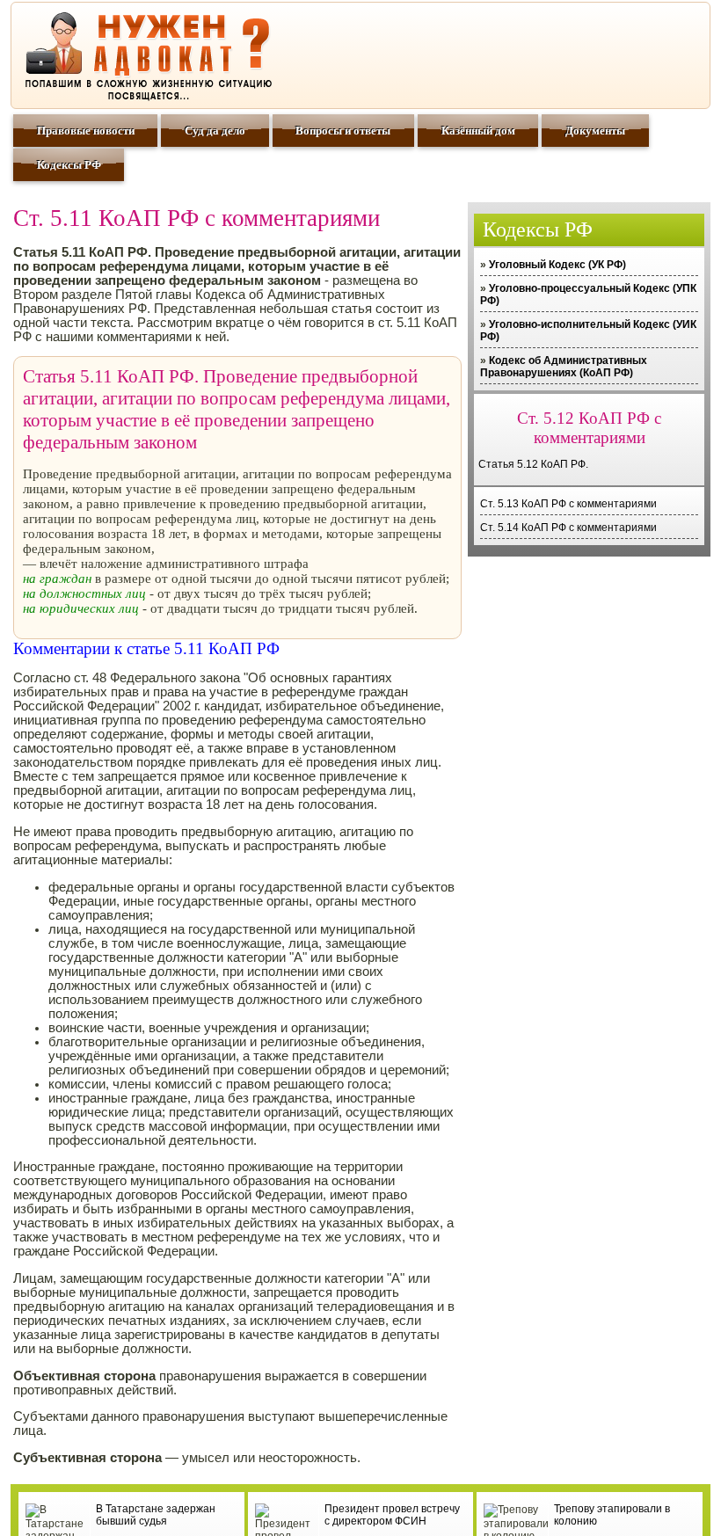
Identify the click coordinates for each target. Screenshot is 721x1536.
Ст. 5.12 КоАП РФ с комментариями (589, 428)
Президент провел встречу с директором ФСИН (392, 1515)
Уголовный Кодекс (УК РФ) (557, 264)
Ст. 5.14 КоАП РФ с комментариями (568, 527)
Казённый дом (478, 130)
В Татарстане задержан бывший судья (155, 1515)
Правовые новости (86, 130)
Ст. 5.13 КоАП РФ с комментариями (568, 504)
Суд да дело (215, 130)
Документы (595, 130)
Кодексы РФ (69, 164)
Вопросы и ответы (342, 130)
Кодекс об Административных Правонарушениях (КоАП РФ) (563, 366)
